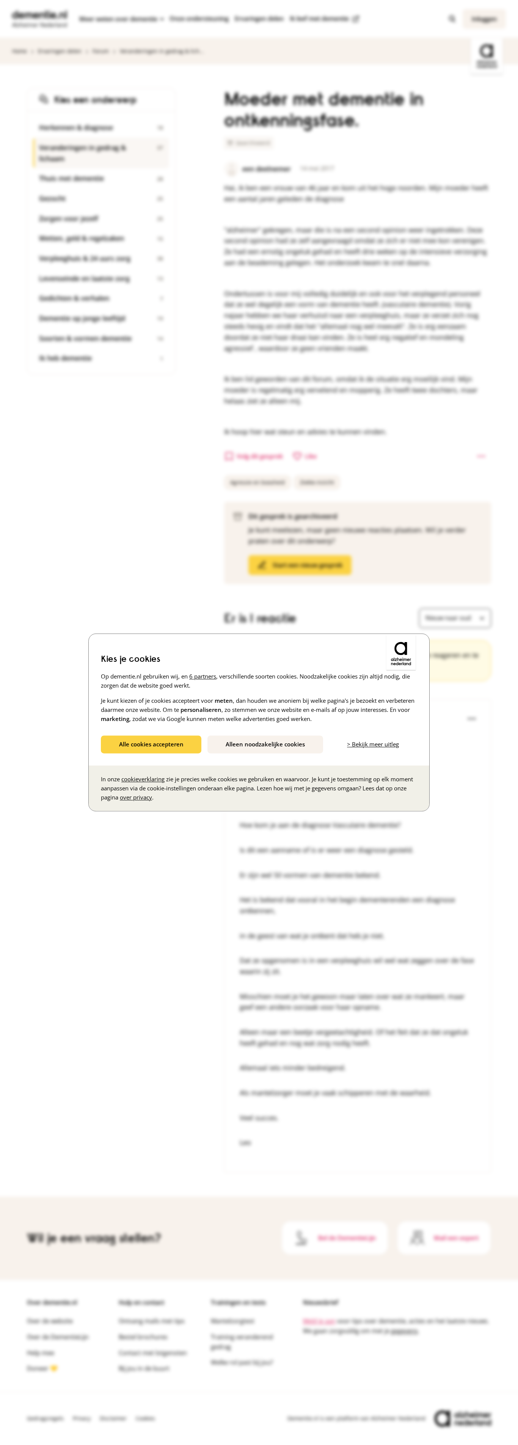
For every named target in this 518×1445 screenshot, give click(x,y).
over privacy (136, 797)
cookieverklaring (143, 779)
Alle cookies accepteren (151, 744)
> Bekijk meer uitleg (373, 744)
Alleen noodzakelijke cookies (265, 744)
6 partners (202, 676)
